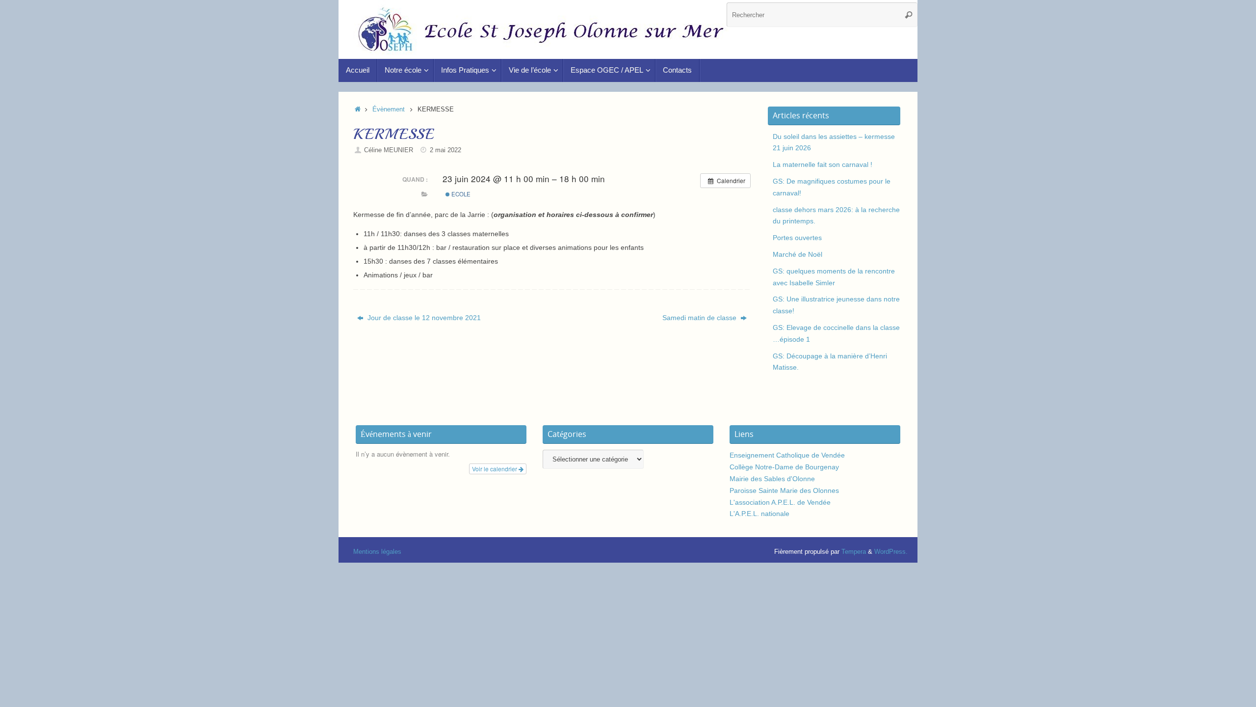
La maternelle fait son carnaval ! (822, 164)
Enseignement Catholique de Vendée (787, 455)
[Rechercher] (908, 14)
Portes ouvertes (797, 238)
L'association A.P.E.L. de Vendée (780, 502)
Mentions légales (377, 551)
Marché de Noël (797, 254)
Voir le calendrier (495, 468)
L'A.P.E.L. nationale (759, 513)
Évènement (388, 109)
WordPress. (891, 551)
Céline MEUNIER (388, 150)
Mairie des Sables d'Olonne (772, 479)
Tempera (853, 551)
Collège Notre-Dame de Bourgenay (784, 467)
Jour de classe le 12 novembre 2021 (423, 318)
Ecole (460, 194)
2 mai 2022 (445, 150)
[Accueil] (357, 109)
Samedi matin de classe (700, 318)
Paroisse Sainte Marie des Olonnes (784, 490)
